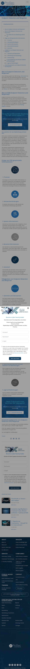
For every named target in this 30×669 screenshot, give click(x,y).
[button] (28, 308)
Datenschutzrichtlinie (18, 352)
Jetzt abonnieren (15, 358)
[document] (15, 334)
